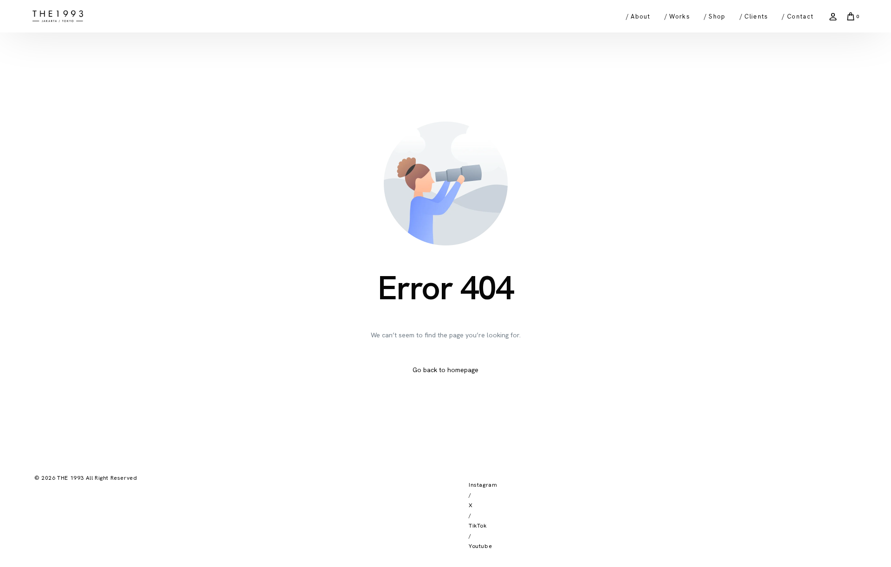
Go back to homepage (445, 370)
